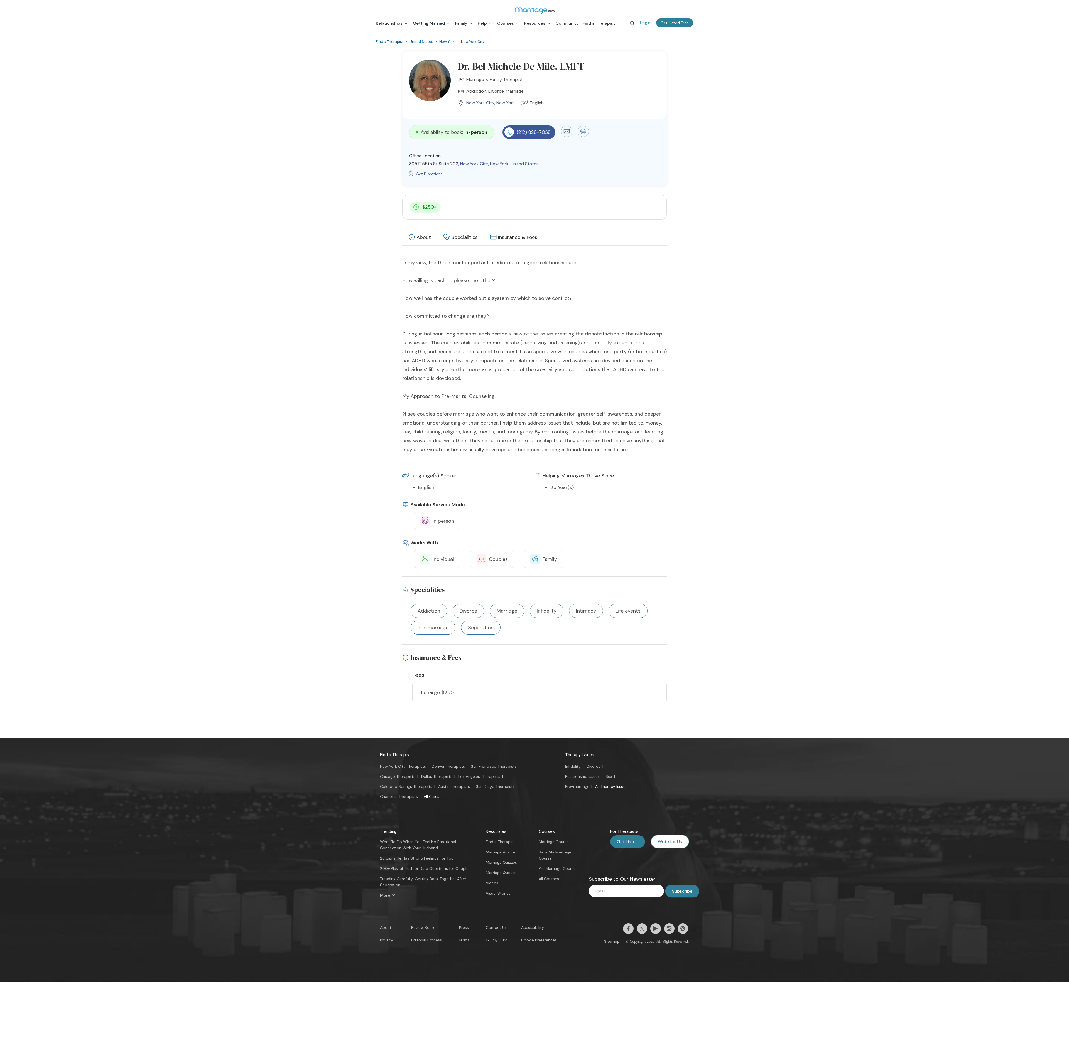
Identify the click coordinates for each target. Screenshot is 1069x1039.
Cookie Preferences (539, 939)
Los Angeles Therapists (479, 776)
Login (645, 23)
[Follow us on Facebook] (628, 928)
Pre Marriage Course (557, 868)
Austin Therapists (454, 786)
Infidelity (573, 766)
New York (505, 103)
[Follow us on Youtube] (655, 928)
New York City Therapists (403, 766)
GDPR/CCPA (496, 939)
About (423, 237)
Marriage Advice (500, 852)
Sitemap (612, 941)
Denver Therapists (448, 766)
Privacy (386, 939)
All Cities (431, 796)
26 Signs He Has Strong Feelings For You (416, 858)
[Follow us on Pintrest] (683, 928)
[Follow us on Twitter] (642, 928)
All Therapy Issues (611, 786)
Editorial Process (426, 939)
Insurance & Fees (517, 237)
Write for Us (670, 842)
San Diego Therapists (495, 786)
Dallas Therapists (436, 776)
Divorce (593, 766)
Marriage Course (554, 841)
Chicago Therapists (397, 776)
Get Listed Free (675, 22)
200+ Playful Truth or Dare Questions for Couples (425, 868)
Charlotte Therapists (399, 796)
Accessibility (532, 927)
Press (464, 927)
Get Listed (627, 842)
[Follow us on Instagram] (669, 928)
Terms (464, 939)
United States (525, 164)
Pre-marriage (577, 786)
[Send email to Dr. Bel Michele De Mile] (566, 135)
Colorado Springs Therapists (406, 786)
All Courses (549, 878)
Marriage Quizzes (501, 862)
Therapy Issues (579, 754)
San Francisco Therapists (494, 766)
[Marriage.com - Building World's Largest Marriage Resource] (534, 10)
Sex (608, 776)
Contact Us (496, 927)
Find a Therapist (395, 754)
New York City (480, 103)
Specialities (464, 237)
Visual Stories (498, 893)
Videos (492, 882)
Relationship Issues (582, 776)
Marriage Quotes (501, 872)
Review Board (423, 927)
